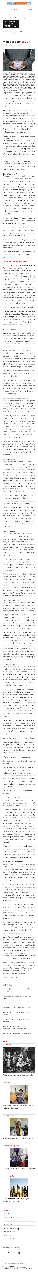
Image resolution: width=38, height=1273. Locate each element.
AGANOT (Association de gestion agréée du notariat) (17, 990)
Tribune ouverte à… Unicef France (18, 1138)
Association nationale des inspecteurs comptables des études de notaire (15, 1027)
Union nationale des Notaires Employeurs (16, 1007)
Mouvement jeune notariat (12, 1003)
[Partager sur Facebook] (8, 1253)
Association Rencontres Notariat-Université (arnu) (17, 997)
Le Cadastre (7, 1225)
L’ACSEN (6, 1214)
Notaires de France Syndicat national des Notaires (16, 1020)
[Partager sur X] (19, 1253)
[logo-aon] (11, 24)
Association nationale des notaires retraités (17, 1033)
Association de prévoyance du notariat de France (17, 1013)
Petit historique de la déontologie (18, 1075)
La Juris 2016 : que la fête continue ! (19, 1168)
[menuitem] (12, 9)
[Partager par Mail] (29, 1253)
